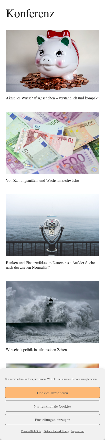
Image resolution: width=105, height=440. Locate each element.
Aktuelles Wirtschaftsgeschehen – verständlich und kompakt (52, 97)
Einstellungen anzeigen (52, 419)
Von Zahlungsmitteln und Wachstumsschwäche (42, 180)
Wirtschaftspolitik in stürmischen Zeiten (36, 349)
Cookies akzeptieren (52, 392)
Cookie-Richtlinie (31, 431)
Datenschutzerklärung (56, 431)
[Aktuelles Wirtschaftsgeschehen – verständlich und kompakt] (52, 61)
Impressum (77, 431)
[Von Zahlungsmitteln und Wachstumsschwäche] (52, 143)
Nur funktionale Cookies (52, 406)
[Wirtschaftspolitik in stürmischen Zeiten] (52, 312)
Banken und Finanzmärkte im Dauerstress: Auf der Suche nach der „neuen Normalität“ (50, 265)
